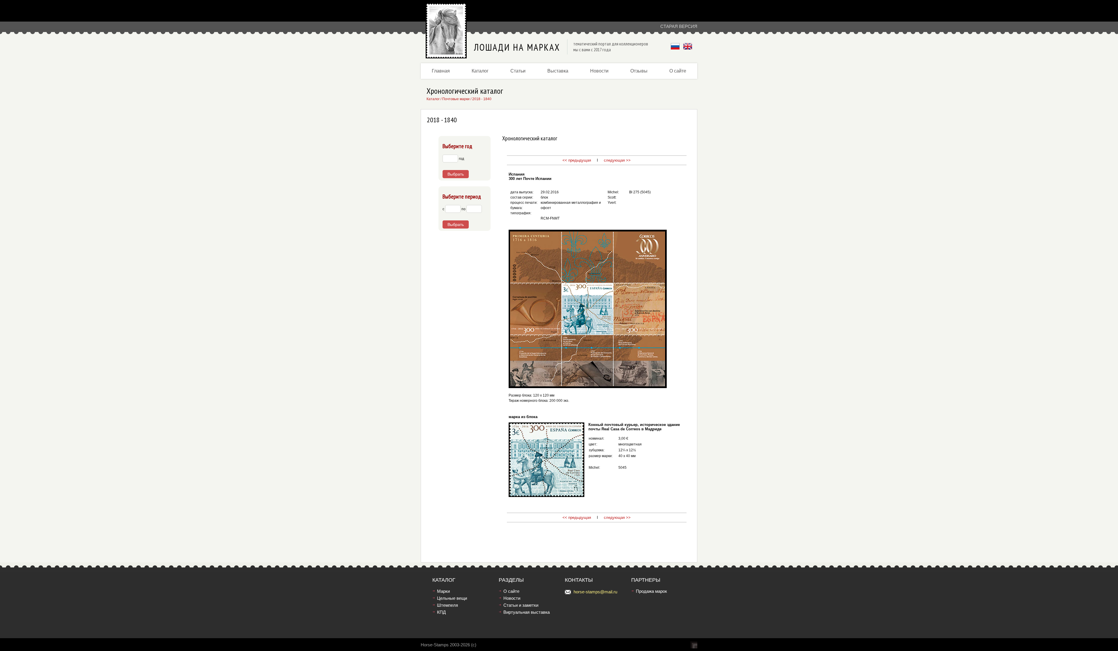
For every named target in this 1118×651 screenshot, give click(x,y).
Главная (441, 70)
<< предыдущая (576, 160)
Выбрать (455, 174)
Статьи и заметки (520, 605)
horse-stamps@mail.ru (595, 591)
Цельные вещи (452, 598)
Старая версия (678, 26)
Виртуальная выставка (526, 612)
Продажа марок (651, 591)
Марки (443, 591)
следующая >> (617, 160)
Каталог (480, 70)
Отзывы (639, 70)
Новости (599, 70)
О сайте (677, 70)
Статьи (518, 70)
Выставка (557, 70)
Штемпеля (447, 605)
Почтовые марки (456, 99)
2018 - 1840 (481, 99)
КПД (441, 612)
